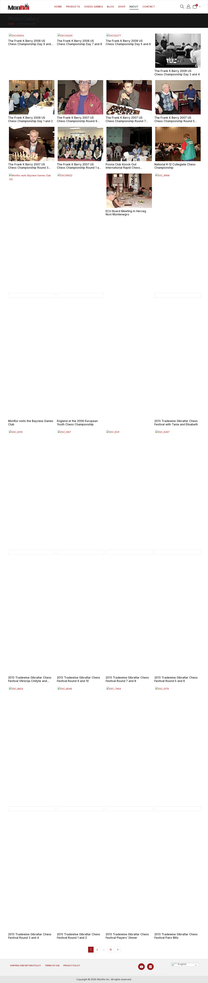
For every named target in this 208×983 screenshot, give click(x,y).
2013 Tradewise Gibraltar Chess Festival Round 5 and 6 (176, 679)
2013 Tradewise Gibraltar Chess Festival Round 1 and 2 (78, 936)
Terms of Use (52, 965)
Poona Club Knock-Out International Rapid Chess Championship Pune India (123, 168)
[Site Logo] (18, 6)
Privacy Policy (71, 965)
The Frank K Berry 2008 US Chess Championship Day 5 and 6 (128, 42)
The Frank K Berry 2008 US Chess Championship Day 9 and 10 (29, 44)
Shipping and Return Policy (25, 965)
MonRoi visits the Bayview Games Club (30, 422)
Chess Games (93, 6)
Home (58, 6)
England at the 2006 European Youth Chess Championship (77, 422)
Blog (110, 6)
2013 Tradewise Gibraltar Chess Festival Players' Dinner (127, 936)
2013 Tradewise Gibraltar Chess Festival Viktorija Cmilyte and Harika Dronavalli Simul (29, 681)
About (133, 6)
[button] (182, 7)
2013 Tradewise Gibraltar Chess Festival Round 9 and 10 (78, 679)
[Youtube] (141, 966)
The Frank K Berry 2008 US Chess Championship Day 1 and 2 (30, 119)
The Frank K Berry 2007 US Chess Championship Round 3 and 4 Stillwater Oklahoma (28, 168)
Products (73, 6)
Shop (121, 6)
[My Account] (188, 7)
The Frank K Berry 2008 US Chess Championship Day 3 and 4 (177, 72)
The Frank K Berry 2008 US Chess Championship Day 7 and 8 (79, 42)
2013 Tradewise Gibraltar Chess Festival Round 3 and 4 (29, 936)
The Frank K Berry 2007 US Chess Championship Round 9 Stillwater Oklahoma (77, 121)
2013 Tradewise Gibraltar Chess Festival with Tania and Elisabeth (176, 422)
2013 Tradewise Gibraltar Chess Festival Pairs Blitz (176, 936)
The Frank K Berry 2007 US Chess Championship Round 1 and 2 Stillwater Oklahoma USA (79, 168)
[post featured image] (16, 35)
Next (118, 950)
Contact (149, 6)
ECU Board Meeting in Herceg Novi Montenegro (126, 212)
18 (111, 949)
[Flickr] (150, 966)
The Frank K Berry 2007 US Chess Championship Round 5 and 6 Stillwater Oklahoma (174, 121)
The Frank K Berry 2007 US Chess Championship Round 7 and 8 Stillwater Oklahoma (126, 121)
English (182, 964)
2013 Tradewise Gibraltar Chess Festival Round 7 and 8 (127, 679)
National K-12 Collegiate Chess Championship (174, 166)
